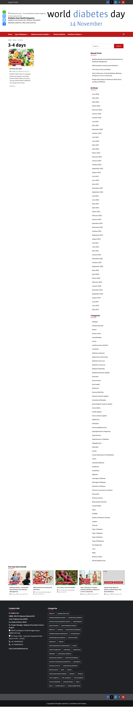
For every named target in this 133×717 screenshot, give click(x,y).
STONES (95, 513)
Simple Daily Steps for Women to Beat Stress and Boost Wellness (107, 81)
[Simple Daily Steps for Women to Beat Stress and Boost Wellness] (114, 577)
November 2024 (97, 129)
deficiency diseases (98, 353)
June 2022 (95, 200)
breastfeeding (96, 337)
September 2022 (97, 192)
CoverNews (73, 703)
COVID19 (95, 349)
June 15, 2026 (38, 594)
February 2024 (97, 157)
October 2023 (96, 164)
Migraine (95, 474)
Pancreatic (95, 494)
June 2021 (95, 247)
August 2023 (96, 172)
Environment (96, 380)
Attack (94, 329)
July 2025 (95, 121)
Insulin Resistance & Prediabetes (103, 455)
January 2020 (96, 286)
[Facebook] (4, 16)
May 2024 (95, 145)
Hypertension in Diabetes (100, 439)
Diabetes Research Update (40, 34)
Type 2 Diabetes (97, 537)
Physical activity (97, 498)
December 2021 (97, 223)
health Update (97, 412)
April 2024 (95, 149)
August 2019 (96, 298)
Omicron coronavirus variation (102, 490)
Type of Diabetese (20, 34)
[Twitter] (4, 20)
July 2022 (95, 196)
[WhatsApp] (4, 12)
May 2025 (95, 125)
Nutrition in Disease (74, 34)
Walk (94, 553)
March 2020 (96, 278)
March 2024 (96, 153)
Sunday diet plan (16, 69)
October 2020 (96, 262)
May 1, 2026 (61, 592)
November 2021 (97, 227)
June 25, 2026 (21, 594)
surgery (94, 521)
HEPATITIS (95, 419)
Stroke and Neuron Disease (101, 517)
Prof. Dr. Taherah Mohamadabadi (43, 592)
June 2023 (95, 180)
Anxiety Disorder (97, 325)
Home (10, 34)
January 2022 (96, 219)
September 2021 (97, 235)
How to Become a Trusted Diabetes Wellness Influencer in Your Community (107, 74)
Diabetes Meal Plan (15, 61)
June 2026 (95, 94)
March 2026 (96, 106)
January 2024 (96, 161)
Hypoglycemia (96, 443)
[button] (123, 34)
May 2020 (95, 270)
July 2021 (95, 243)
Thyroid (94, 525)
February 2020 (97, 282)
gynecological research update (102, 404)
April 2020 (95, 274)
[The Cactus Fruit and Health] (66, 577)
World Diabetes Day (99, 560)
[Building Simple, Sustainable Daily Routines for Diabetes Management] (19, 577)
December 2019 (97, 290)
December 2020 (97, 258)
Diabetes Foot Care (98, 361)
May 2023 (95, 184)
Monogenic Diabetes (99, 482)
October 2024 (96, 133)
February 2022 (97, 215)
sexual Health (96, 506)
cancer (94, 341)
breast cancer (96, 333)
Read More (12, 86)
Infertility (95, 447)
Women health (97, 557)
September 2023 (97, 168)
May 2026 (95, 98)
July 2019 (95, 302)
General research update (100, 396)
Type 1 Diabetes (97, 529)
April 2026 (95, 102)
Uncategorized (97, 545)
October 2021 (96, 231)
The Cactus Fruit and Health (101, 69)
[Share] (4, 24)
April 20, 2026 (92, 594)
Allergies (95, 322)
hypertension (96, 435)
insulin (94, 451)
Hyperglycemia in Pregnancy (101, 431)
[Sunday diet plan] (21, 57)
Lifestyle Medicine (59, 34)
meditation (96, 470)
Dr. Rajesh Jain (14, 71)
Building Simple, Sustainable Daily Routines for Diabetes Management (107, 60)
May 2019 (95, 309)
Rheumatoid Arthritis (99, 502)
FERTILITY (95, 388)
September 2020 (97, 266)
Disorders (95, 376)
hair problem (96, 408)
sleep (94, 510)
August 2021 (96, 239)
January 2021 (96, 255)
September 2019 (97, 294)
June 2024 (95, 141)
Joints (94, 459)
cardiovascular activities (100, 345)
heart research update (99, 416)
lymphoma (95, 466)
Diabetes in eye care (98, 365)
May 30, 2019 (23, 71)
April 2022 (95, 208)
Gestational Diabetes (15, 64)
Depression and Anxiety (100, 357)
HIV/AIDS (95, 423)
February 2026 (97, 110)
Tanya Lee (13, 594)
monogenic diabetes (99, 478)
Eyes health (96, 384)
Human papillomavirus (99, 427)
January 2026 (96, 114)
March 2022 (96, 211)
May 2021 (95, 251)
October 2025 (96, 117)
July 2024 (95, 137)
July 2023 (95, 176)
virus (93, 549)
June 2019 (95, 305)
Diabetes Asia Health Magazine (21, 18)
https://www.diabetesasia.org (18, 648)
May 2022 (95, 204)
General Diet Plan (98, 392)
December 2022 (97, 188)
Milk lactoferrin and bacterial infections (105, 65)
